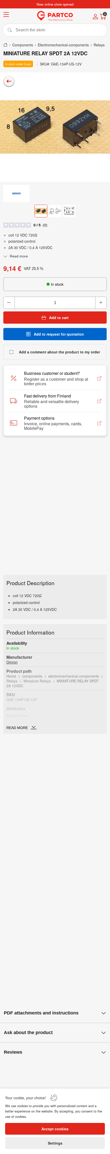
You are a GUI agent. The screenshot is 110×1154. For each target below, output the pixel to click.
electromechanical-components (73, 676)
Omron (12, 662)
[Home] (5, 45)
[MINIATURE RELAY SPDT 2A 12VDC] (55, 127)
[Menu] (6, 15)
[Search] (55, 30)
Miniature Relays (37, 680)
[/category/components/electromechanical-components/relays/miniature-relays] (9, 81)
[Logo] (55, 16)
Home (11, 676)
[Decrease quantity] (9, 303)
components (32, 676)
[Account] (95, 17)
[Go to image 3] (69, 211)
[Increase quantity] (100, 303)
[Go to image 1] (41, 211)
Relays (11, 680)
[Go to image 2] (55, 211)
